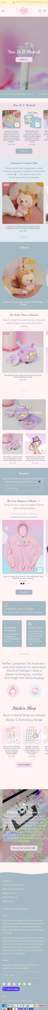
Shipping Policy (9, 893)
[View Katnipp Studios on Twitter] (19, 984)
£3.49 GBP (32, 144)
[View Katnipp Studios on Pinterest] (24, 984)
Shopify (30, 1001)
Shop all (24, 151)
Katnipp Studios (13, 1001)
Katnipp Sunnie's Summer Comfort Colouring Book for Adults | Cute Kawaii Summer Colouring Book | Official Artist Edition (11, 136)
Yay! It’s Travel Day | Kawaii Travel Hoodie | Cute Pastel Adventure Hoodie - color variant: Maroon (21, 583)
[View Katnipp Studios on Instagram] (4, 984)
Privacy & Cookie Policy (13, 885)
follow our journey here (24, 848)
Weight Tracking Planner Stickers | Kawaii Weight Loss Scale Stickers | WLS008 (32, 750)
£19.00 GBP (23, 231)
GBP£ (4, 996)
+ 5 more (27, 583)
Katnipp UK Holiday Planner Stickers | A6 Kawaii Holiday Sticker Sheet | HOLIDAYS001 (11, 750)
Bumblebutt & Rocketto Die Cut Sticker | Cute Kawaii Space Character (35, 458)
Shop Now (24, 237)
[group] (24, 2)
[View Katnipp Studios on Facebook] (14, 984)
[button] (39, 10)
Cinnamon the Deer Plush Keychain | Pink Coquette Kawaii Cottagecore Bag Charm (23, 227)
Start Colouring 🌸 (24, 68)
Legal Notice (8, 901)
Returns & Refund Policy (13, 889)
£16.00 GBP (11, 144)
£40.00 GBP (23, 581)
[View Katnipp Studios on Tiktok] (9, 984)
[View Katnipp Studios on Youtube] (29, 984)
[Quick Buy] (40, 570)
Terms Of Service (10, 897)
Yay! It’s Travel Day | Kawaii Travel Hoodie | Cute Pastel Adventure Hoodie (23, 577)
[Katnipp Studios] (24, 11)
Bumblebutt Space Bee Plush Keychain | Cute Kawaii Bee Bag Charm (22, 376)
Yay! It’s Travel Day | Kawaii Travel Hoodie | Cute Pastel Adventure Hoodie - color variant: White (19, 583)
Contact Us (7, 880)
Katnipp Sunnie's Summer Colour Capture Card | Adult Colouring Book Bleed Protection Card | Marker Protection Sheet (32, 136)
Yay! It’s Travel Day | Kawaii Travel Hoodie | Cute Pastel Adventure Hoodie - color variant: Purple (23, 583)
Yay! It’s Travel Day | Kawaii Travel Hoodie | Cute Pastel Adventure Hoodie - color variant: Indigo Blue (16, 583)
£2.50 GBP (35, 463)
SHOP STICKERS (24, 765)
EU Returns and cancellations (15, 908)
